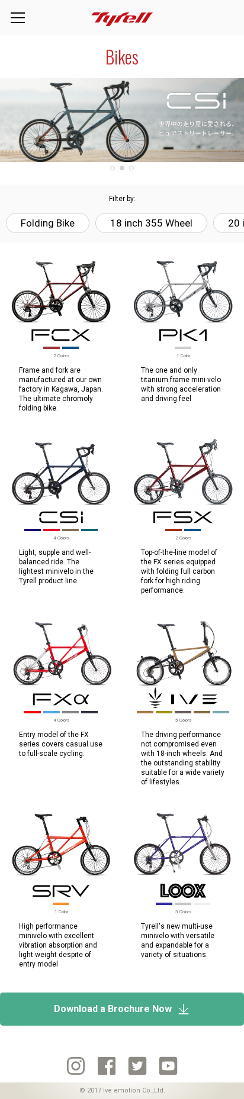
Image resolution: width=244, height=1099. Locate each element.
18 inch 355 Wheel (151, 223)
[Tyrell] (122, 18)
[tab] (112, 168)
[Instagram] (75, 1065)
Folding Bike (48, 223)
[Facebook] (106, 1065)
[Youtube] (168, 1065)
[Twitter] (137, 1065)
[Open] (18, 17)
